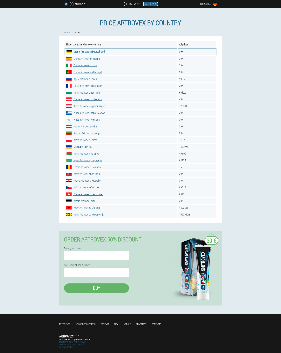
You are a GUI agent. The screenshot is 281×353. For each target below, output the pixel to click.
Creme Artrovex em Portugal (87, 72)
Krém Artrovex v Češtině (86, 187)
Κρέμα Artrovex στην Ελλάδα (89, 112)
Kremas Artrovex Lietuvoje (86, 133)
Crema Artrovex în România (87, 167)
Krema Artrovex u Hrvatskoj (87, 180)
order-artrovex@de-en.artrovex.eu (75, 339)
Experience (64, 324)
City (116, 324)
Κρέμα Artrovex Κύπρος (86, 119)
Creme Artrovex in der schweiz (88, 194)
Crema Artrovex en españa (86, 58)
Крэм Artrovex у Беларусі (86, 153)
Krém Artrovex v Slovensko (86, 173)
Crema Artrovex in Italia (85, 65)
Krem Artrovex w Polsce (85, 140)
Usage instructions (85, 324)
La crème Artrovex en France (87, 85)
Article (127, 324)
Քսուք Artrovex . (82, 146)
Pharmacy (141, 324)
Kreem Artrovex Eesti (84, 201)
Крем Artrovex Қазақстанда (87, 160)
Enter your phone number (77, 265)
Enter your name (72, 248)
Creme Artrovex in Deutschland (89, 51)
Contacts (156, 324)
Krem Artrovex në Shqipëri (86, 207)
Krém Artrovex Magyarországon (89, 106)
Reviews (105, 324)
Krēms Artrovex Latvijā (85, 126)
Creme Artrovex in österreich (87, 99)
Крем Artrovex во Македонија (88, 214)
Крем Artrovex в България (86, 92)
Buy (96, 288)
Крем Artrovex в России (85, 79)
